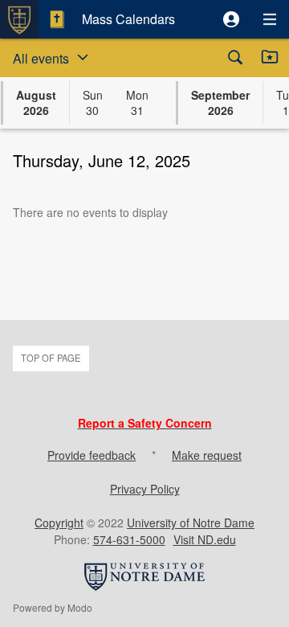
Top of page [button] (50, 357)
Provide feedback (91, 455)
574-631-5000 (129, 539)
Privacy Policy (145, 489)
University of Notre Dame (190, 522)
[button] (231, 19)
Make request (207, 455)
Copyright (59, 522)
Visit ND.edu (204, 539)
